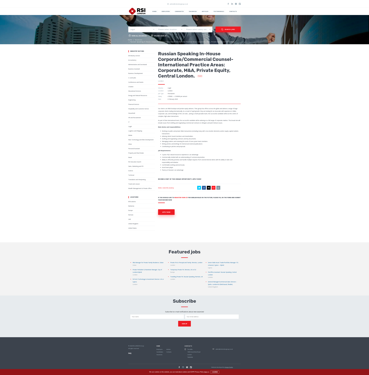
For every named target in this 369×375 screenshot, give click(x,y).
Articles (168, 349)
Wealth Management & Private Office (140, 188)
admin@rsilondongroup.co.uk (179, 4)
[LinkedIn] (232, 4)
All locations (132, 201)
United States (132, 228)
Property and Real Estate (136, 153)
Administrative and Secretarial (137, 64)
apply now (166, 212)
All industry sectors (134, 56)
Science (130, 171)
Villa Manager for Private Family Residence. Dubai (148, 262)
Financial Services (133, 104)
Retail (130, 157)
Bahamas (131, 206)
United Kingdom (133, 224)
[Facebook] (228, 4)
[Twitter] (240, 4)
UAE (129, 219)
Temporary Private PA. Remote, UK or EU (183, 270)
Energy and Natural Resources (137, 95)
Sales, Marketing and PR (135, 166)
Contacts (233, 11)
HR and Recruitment (134, 117)
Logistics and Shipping (135, 131)
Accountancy (132, 60)
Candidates (179, 11)
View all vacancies (139, 36)
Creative (130, 87)
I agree (215, 372)
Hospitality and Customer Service (138, 109)
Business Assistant (134, 69)
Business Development (135, 73)
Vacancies (193, 11)
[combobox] (142, 29)
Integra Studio (229, 367)
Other (130, 144)
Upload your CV (160, 36)
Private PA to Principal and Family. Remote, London (186, 262)
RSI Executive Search (134, 162)
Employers (166, 11)
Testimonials (218, 11)
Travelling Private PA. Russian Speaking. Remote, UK (186, 277)
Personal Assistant (134, 148)
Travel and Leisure (134, 184)
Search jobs (229, 29)
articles (205, 11)
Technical (131, 175)
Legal (130, 126)
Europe (130, 210)
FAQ (129, 353)
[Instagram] (236, 4)
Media (130, 135)
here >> (206, 372)
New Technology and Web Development (141, 140)
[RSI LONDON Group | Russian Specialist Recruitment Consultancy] (137, 11)
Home (154, 11)
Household (131, 113)
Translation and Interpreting (137, 179)
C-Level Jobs (132, 78)
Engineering (131, 100)
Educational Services (134, 91)
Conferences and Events (135, 82)
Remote (130, 215)
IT (129, 122)
